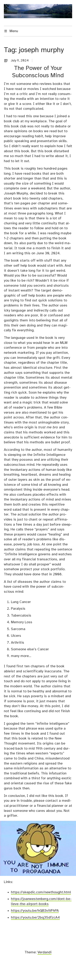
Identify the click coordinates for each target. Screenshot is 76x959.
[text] (7, 60)
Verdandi (44, 952)
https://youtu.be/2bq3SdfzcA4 (35, 917)
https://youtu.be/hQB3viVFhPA (35, 911)
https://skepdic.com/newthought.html (41, 892)
